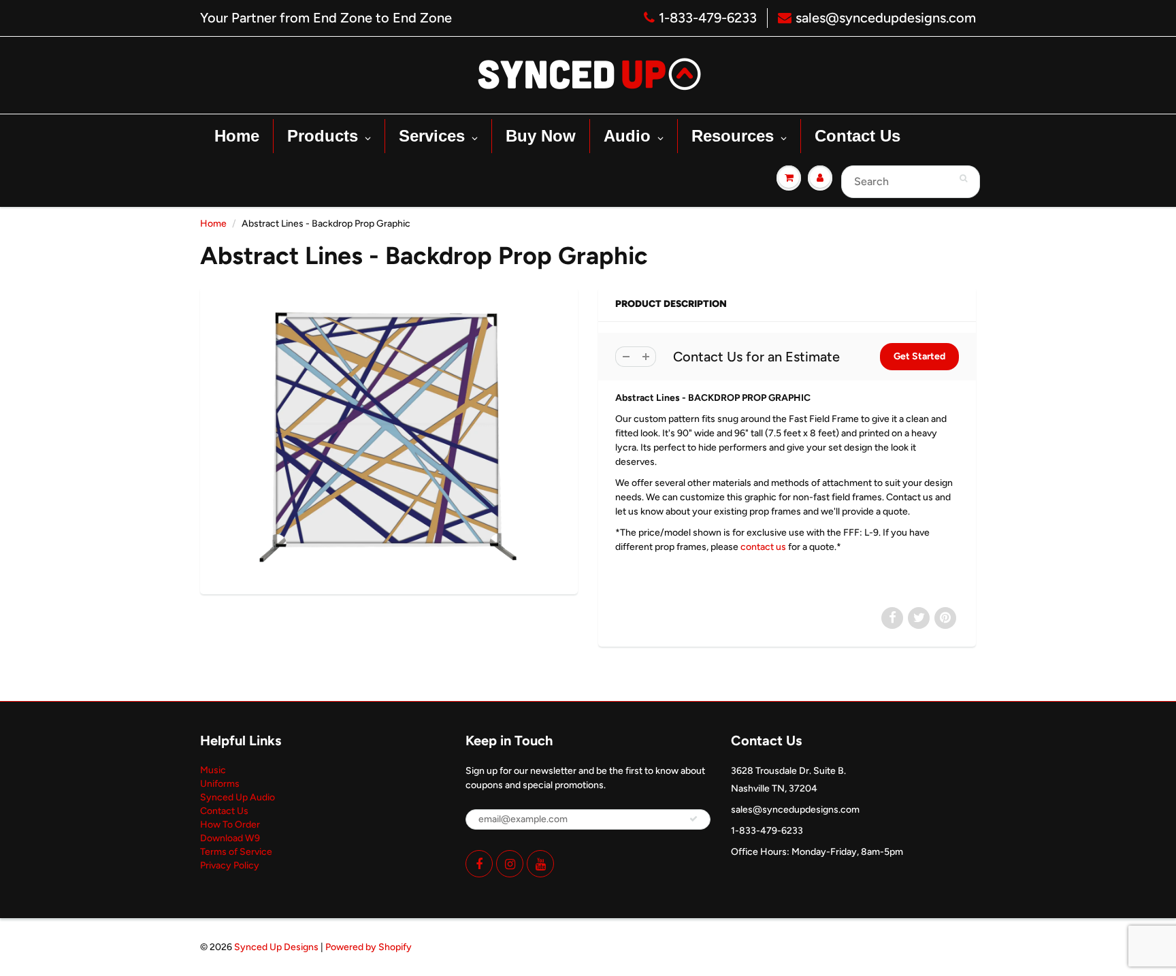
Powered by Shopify (368, 947)
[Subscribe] (693, 819)
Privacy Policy (229, 865)
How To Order (230, 824)
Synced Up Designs (276, 947)
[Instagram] (509, 863)
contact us (763, 547)
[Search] (963, 178)
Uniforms (220, 784)
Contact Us (224, 811)
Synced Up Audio (237, 797)
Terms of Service (236, 852)
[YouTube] (540, 863)
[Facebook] (479, 863)
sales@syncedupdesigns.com (886, 18)
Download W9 (230, 838)
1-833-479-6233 (708, 18)
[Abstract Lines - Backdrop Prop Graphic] (389, 439)
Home (213, 223)
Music (213, 770)
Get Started (919, 356)
